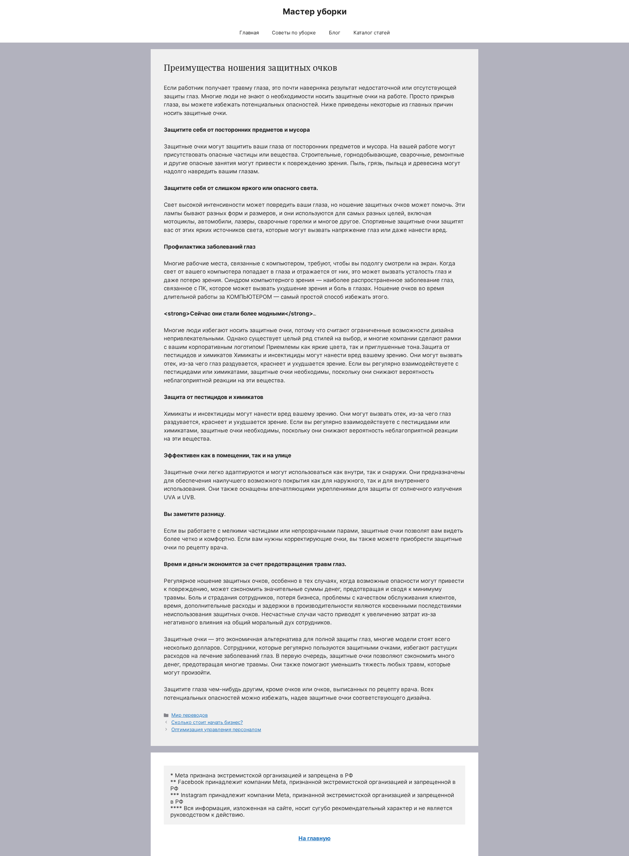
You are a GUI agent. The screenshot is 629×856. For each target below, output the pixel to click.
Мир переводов (189, 715)
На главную (314, 838)
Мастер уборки (315, 11)
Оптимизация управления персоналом (216, 729)
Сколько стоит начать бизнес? (207, 722)
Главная (249, 32)
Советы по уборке (294, 32)
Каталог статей (371, 32)
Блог (334, 32)
